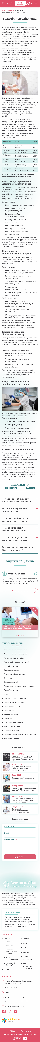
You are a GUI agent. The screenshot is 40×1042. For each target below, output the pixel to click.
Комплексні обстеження (13, 722)
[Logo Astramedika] (7, 3)
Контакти (9, 946)
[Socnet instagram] (9, 1011)
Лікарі (6, 969)
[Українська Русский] (30, 3)
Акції (25, 943)
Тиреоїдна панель (11, 690)
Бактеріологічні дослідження (15, 698)
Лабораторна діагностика (12, 643)
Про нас (7, 939)
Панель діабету (10, 710)
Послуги (26, 939)
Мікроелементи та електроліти (16, 654)
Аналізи (26, 952)
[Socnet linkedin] (25, 1038)
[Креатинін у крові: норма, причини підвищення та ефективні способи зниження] (20, 756)
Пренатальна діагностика (14, 702)
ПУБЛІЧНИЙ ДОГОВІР (10, 964)
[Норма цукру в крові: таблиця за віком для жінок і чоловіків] (20, 788)
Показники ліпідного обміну (14, 658)
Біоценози (8, 678)
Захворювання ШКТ (12, 682)
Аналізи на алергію (11, 738)
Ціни (24, 948)
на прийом (20, 3)
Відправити (18, 857)
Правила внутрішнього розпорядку (11, 951)
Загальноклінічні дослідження (15, 650)
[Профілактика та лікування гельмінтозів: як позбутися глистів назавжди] (20, 799)
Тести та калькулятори (30, 967)
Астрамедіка (8, 10)
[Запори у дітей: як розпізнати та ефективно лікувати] (20, 777)
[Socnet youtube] (15, 1011)
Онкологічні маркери (12, 726)
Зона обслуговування (12, 958)
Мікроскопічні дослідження (14, 674)
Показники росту (10, 718)
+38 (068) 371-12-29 (13, 988)
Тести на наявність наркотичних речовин (20, 734)
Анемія (6, 694)
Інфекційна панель (11, 666)
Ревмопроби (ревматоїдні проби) (17, 662)
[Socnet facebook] (4, 1011)
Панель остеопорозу (12, 706)
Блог (24, 963)
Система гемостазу (12, 670)
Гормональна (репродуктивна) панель (19, 686)
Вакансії (9, 942)
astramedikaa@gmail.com (14, 1006)
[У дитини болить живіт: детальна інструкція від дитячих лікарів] (20, 767)
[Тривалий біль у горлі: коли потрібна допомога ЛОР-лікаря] (20, 809)
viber (7, 992)
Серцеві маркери (11, 714)
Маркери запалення (12, 730)
